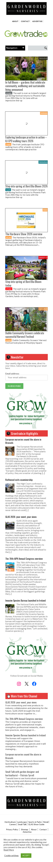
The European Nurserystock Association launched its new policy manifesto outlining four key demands (24, 764)
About (15, 21)
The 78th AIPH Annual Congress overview (24, 558)
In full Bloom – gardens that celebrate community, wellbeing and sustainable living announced (25, 86)
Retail (45, 210)
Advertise (37, 21)
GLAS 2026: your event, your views (21, 517)
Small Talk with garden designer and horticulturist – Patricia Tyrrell (22, 773)
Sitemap (24, 829)
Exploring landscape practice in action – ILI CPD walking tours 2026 (26, 139)
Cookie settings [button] (11, 855)
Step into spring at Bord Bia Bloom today (23, 283)
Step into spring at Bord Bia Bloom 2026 (26, 186)
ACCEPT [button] (26, 855)
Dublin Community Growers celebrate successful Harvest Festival (24, 335)
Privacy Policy (12, 829)
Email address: (12, 373)
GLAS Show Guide (36, 824)
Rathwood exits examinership (19, 480)
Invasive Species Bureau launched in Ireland (25, 600)
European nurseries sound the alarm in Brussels (23, 441)
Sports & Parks (35, 822)
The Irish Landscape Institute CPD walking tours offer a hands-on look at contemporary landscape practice (24, 147)
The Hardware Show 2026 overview (23, 234)
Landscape (44, 113)
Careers (12, 824)
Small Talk (22, 824)
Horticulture (43, 58)
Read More (9, 850)
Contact (25, 21)
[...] (43, 473)
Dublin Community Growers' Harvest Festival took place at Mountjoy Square (26, 341)
